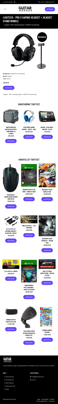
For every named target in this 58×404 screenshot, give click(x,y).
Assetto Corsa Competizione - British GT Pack (47, 273)
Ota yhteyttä (44, 399)
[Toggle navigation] (5, 9)
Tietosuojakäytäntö (41, 401)
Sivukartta (51, 401)
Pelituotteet (21, 74)
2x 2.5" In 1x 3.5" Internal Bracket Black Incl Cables (10, 231)
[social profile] (14, 2)
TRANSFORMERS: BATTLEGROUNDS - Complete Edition (29, 287)
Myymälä (50, 9)
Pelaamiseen (13, 74)
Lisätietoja (8, 88)
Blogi (7, 389)
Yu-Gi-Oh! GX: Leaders (10, 271)
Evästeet (52, 399)
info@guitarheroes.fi (49, 2)
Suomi (42, 2)
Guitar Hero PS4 (10, 386)
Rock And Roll (9, 383)
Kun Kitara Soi (10, 380)
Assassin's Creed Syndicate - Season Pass (47, 241)
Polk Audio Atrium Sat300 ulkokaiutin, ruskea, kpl (29, 333)
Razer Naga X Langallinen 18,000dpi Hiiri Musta (11, 197)
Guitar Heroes (10, 377)
